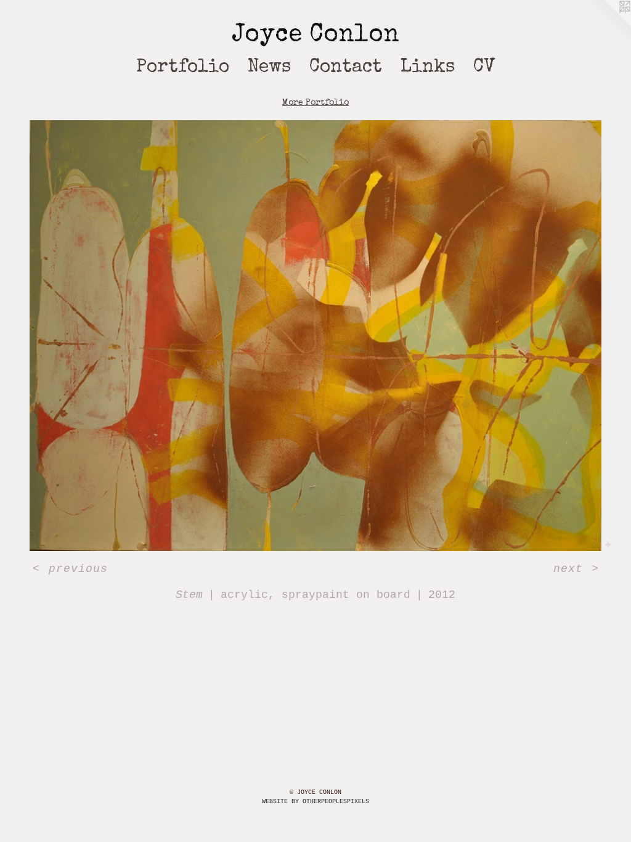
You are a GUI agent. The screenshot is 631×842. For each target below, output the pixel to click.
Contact (345, 68)
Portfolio (182, 68)
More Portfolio (315, 103)
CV (484, 68)
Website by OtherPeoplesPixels (315, 801)
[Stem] (315, 336)
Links (428, 68)
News (269, 68)
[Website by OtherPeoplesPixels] (606, 24)
